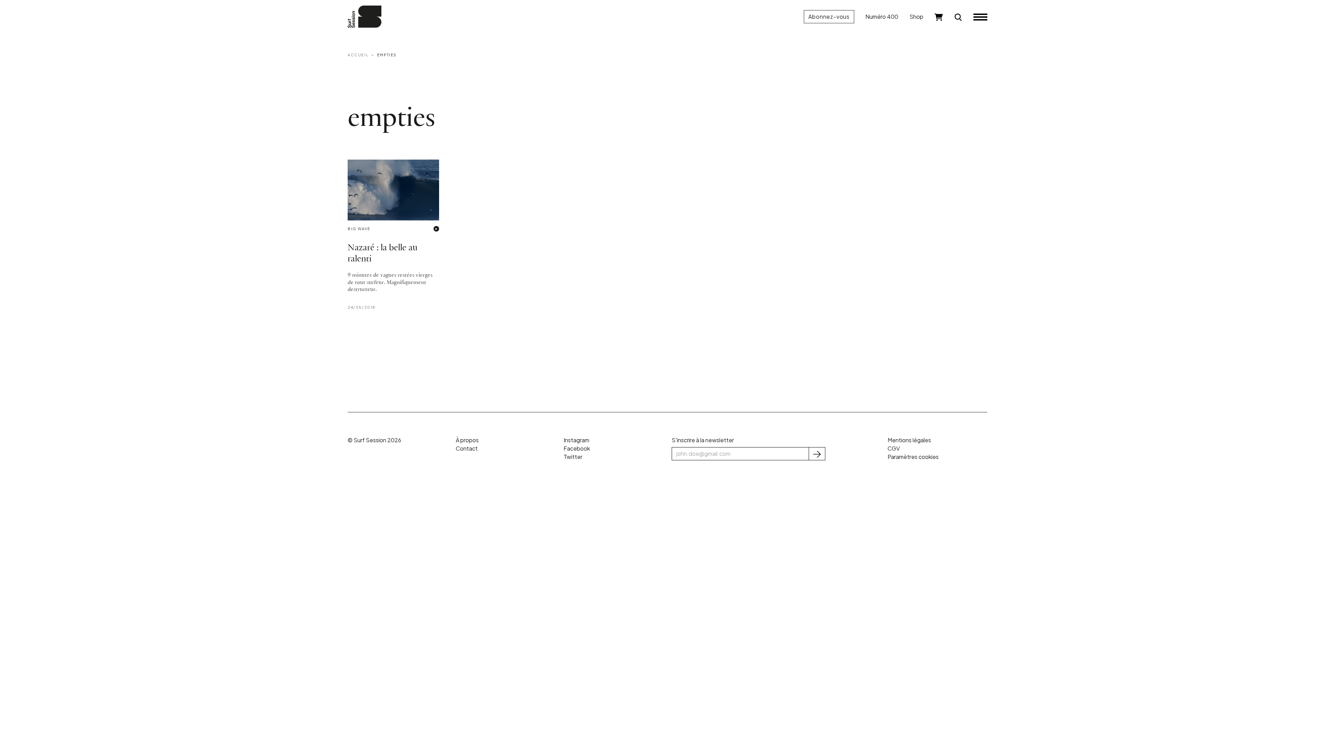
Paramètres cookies (913, 456)
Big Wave (359, 228)
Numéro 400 (881, 16)
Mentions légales (909, 440)
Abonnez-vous (829, 16)
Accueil (358, 55)
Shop (916, 16)
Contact (467, 448)
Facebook (577, 448)
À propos (467, 440)
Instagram (576, 440)
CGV (894, 448)
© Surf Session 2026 (374, 440)
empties (387, 55)
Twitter (573, 456)
